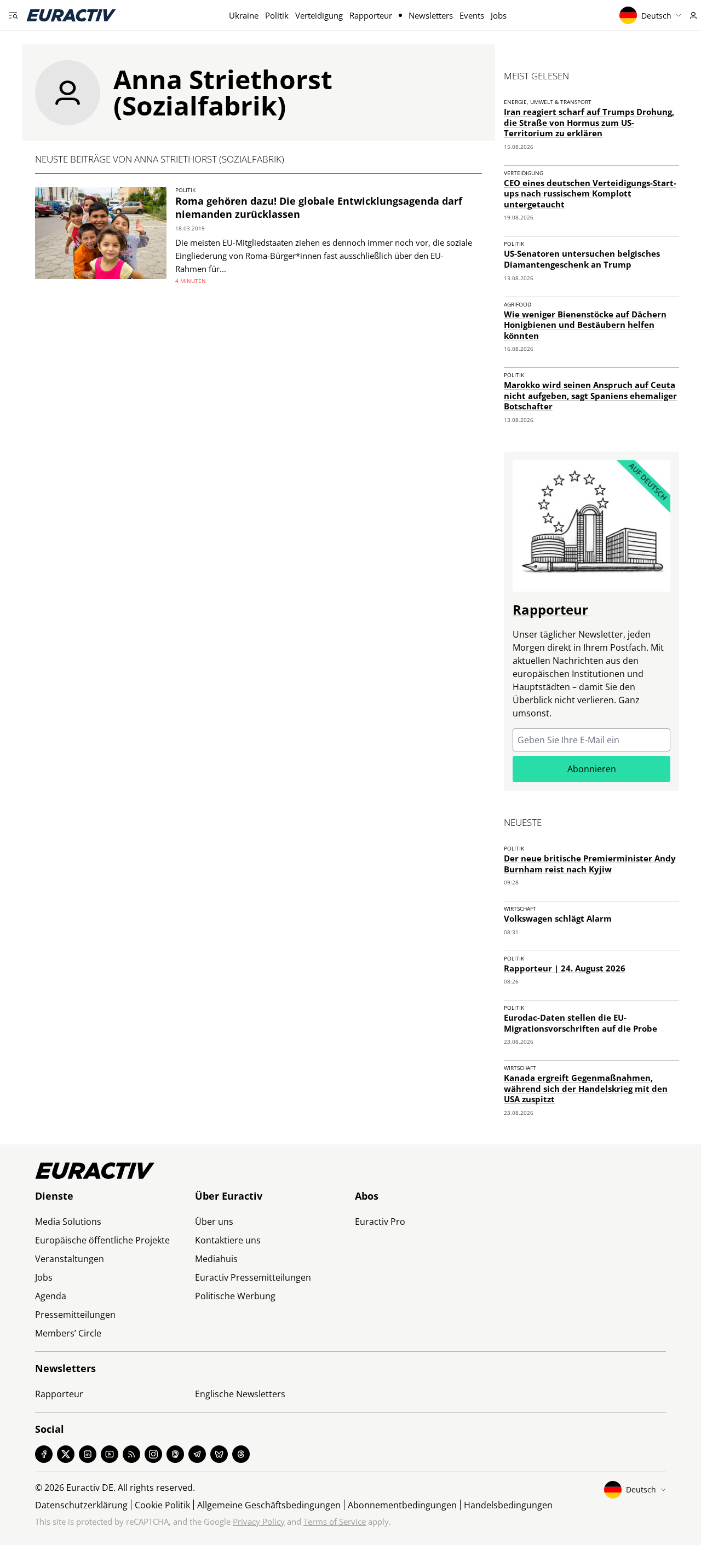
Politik (277, 15)
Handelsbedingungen (508, 1505)
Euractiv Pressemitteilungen (253, 1277)
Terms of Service (334, 1521)
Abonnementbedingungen (402, 1505)
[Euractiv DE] (71, 15)
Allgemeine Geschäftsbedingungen (269, 1505)
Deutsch (656, 15)
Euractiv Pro (380, 1222)
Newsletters (431, 15)
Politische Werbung (235, 1296)
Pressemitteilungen (75, 1315)
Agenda (50, 1296)
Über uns (214, 1222)
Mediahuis (216, 1259)
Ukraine (243, 15)
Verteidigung (319, 15)
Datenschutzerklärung (81, 1505)
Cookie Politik (162, 1505)
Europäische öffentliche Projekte (102, 1240)
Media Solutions (68, 1222)
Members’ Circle (68, 1333)
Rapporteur (370, 15)
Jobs (499, 15)
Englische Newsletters (240, 1394)
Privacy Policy (259, 1521)
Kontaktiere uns (228, 1240)
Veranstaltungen (69, 1259)
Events (471, 15)
